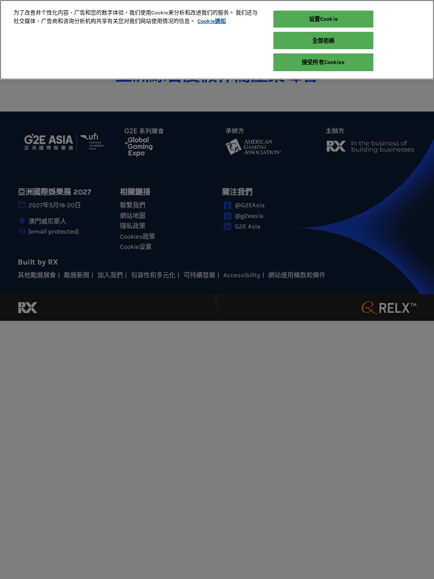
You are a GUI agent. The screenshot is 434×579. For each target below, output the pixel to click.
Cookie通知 (212, 21)
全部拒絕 (323, 40)
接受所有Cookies (323, 62)
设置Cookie (323, 19)
